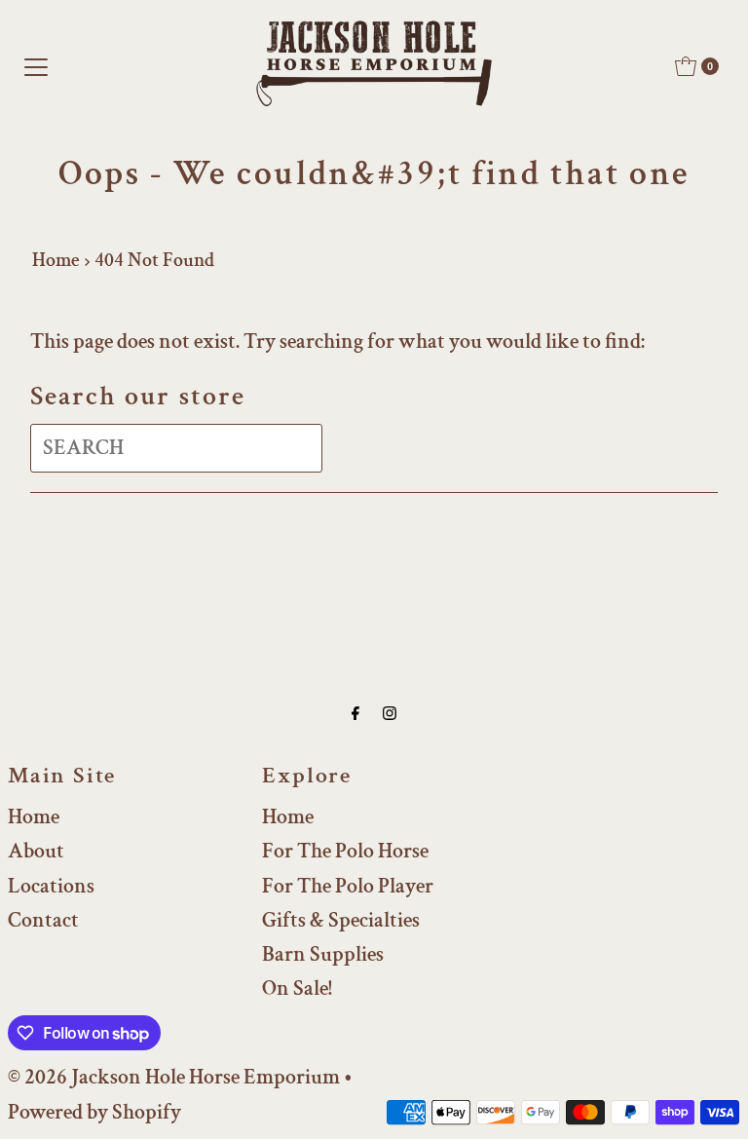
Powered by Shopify (94, 1112)
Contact (43, 920)
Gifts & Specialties (341, 920)
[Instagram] (389, 714)
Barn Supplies (323, 954)
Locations (51, 886)
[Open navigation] (36, 66)
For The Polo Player (347, 886)
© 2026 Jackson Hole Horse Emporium (174, 1077)
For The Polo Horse (345, 851)
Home (56, 260)
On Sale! (297, 988)
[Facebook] (355, 714)
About (36, 851)
